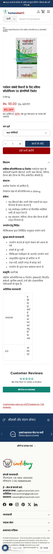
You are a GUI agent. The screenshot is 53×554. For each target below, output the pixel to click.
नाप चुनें (6, 126)
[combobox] (26, 19)
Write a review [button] (26, 389)
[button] (43, 12)
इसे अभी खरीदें (26, 150)
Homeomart (14, 538)
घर (4, 28)
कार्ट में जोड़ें (38, 143)
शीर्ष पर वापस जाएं (25, 446)
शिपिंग (17, 114)
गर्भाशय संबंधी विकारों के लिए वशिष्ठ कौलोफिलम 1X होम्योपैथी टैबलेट (24, 30)
